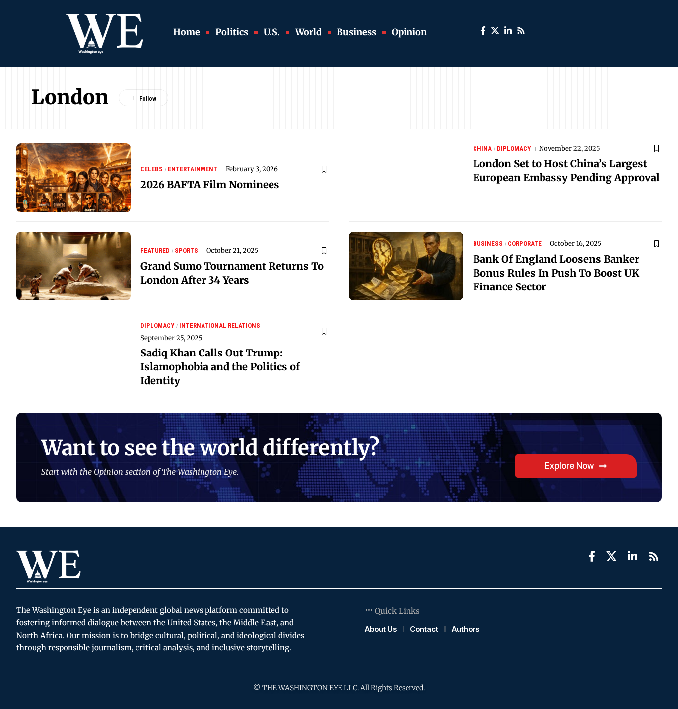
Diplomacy (514, 148)
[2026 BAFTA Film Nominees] (73, 177)
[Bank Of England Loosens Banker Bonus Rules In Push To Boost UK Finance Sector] (406, 266)
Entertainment (192, 169)
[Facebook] (483, 31)
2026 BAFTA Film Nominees (209, 184)
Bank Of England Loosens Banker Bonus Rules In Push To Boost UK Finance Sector (556, 273)
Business (488, 243)
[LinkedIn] (508, 31)
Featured (155, 250)
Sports (186, 250)
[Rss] (521, 31)
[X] (495, 31)
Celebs (151, 169)
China (482, 148)
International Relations (219, 325)
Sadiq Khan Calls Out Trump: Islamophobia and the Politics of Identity (220, 367)
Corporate (525, 243)
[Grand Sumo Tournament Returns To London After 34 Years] (73, 266)
